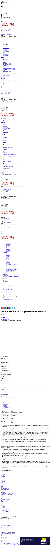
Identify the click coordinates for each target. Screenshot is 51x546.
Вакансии (5, 54)
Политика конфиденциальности (8, 533)
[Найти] (2, 187)
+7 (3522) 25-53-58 (7, 29)
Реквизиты (5, 55)
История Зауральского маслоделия (9, 81)
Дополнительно (6, 407)
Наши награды (6, 51)
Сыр (4, 70)
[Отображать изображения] (1, 14)
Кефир (4, 60)
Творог (4, 62)
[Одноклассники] (3, 308)
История (5, 49)
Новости (3, 77)
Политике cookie (24, 542)
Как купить (5, 404)
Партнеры (5, 50)
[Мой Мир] (5, 308)
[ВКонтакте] (3, 83)
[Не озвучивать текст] (1, 20)
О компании (6, 48)
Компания (3, 45)
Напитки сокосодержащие (9, 69)
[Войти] (1, 87)
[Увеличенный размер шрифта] (2, 6)
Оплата (5, 405)
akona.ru (8, 534)
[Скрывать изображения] (1, 16)
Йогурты (5, 66)
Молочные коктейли (7, 74)
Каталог (2, 57)
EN (5, 109)
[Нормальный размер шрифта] (1, 4)
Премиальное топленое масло (10, 72)
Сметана (5, 65)
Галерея (3, 78)
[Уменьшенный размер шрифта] (1, 3)
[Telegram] (14, 308)
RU (2, 109)
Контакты (3, 79)
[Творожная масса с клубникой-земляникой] (25, 349)
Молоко (5, 59)
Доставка (5, 406)
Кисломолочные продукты (9, 68)
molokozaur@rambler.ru (6, 34)
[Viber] (9, 308)
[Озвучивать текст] (1, 19)
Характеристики (7, 402)
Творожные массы (7, 63)
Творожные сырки (7, 64)
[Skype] (12, 308)
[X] (7, 308)
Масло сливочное (7, 71)
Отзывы (5, 52)
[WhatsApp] (10, 308)
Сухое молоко (6, 75)
